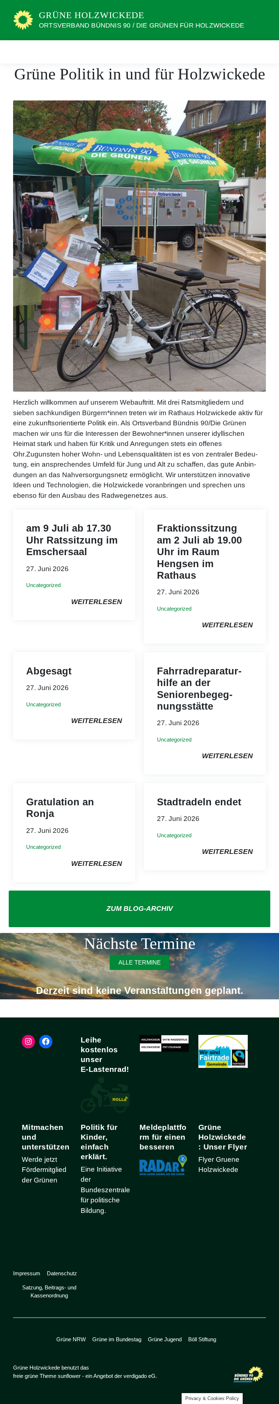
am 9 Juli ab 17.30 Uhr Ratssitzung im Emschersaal (72, 540)
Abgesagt (49, 671)
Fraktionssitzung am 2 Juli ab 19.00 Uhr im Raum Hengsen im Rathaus (199, 552)
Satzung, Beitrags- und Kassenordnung (49, 1291)
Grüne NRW (71, 1339)
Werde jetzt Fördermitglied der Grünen (44, 1170)
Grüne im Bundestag (116, 1339)
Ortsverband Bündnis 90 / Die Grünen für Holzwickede (141, 25)
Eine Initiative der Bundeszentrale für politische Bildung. (105, 1189)
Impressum (26, 1273)
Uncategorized (43, 585)
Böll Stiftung (202, 1339)
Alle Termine (139, 962)
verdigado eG (139, 1376)
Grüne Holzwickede (91, 15)
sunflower (69, 1376)
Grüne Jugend (165, 1339)
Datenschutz (62, 1273)
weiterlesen (96, 602)
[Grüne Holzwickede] (23, 20)
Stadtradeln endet (199, 802)
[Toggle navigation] (258, 51)
